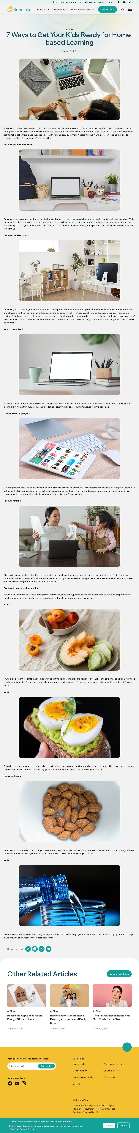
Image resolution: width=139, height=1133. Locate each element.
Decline (123, 1125)
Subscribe (46, 1066)
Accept (109, 1125)
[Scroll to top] (127, 1047)
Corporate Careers (113, 1064)
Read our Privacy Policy (22, 1129)
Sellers (76, 1083)
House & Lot (43, 9)
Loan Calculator (112, 1070)
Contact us (109, 1077)
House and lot (80, 1064)
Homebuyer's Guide (81, 9)
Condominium (60, 9)
